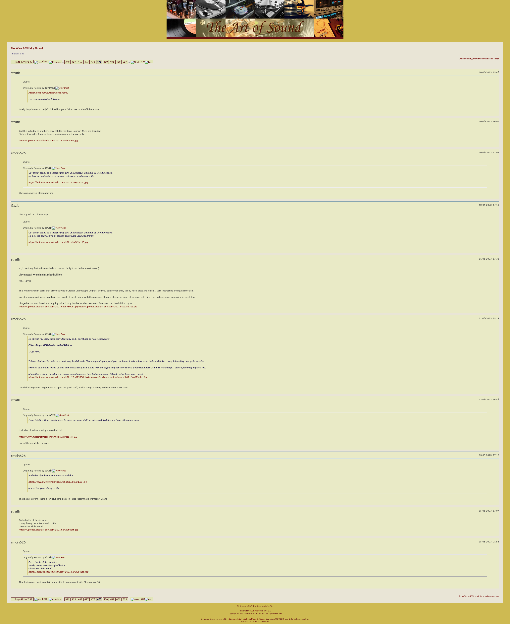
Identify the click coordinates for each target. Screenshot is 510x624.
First (44, 61)
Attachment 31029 (38, 93)
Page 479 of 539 (23, 62)
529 (125, 62)
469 (80, 62)
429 (74, 62)
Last (143, 61)
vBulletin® (254, 611)
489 (118, 62)
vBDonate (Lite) (234, 619)
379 (67, 62)
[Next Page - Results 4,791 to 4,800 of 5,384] (135, 61)
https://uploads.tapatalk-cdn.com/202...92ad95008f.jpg (48, 306)
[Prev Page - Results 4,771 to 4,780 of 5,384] (55, 61)
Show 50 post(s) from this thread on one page (479, 59)
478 (93, 62)
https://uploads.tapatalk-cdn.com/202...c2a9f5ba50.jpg (48, 140)
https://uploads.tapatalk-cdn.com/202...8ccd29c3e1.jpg (107, 306)
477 (86, 62)
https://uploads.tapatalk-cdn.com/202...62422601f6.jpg (48, 530)
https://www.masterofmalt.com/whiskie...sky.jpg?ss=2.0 (48, 437)
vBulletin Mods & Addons (254, 619)
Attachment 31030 (58, 93)
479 (99, 62)
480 (106, 62)
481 (112, 62)
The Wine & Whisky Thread (27, 48)
